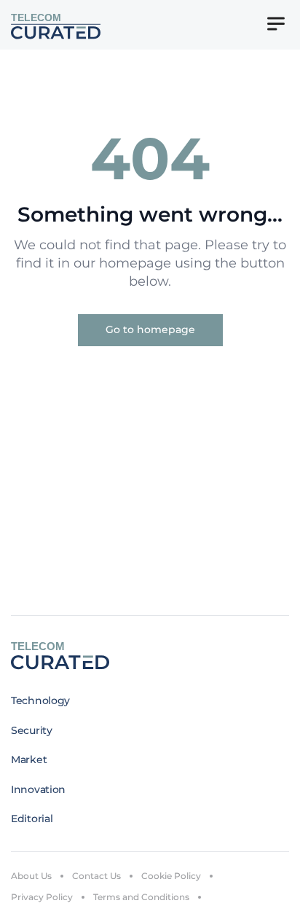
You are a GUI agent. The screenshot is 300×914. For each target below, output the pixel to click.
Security (31, 730)
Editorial (31, 818)
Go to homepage (150, 329)
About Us (31, 875)
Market (29, 759)
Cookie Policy (171, 875)
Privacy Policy (42, 896)
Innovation (38, 789)
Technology (40, 700)
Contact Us (96, 875)
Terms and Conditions (141, 896)
